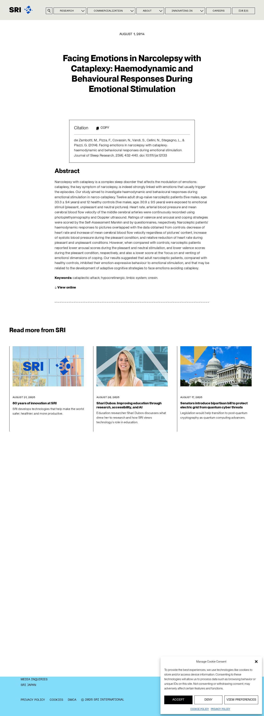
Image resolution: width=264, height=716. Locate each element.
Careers (219, 11)
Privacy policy (220, 709)
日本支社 (243, 11)
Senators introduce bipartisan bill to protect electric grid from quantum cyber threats (214, 405)
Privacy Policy (33, 700)
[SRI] (21, 10)
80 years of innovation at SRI (35, 403)
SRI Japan (28, 685)
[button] (256, 662)
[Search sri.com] (49, 11)
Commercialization (108, 11)
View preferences (241, 699)
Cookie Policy (199, 709)
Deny (208, 699)
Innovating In (182, 11)
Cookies (56, 700)
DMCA (72, 700)
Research (67, 11)
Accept (178, 699)
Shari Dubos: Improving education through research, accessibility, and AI (129, 405)
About (147, 11)
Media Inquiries (34, 679)
